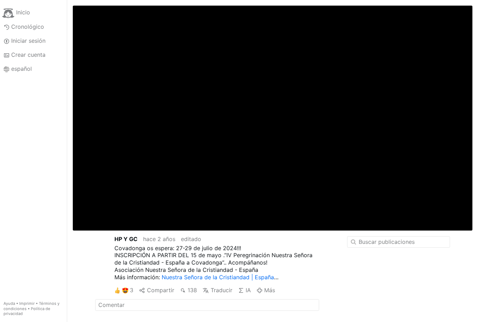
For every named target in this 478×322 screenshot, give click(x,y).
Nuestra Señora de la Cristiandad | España (218, 277)
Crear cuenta (28, 54)
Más (269, 290)
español (21, 68)
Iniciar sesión (28, 40)
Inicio (23, 12)
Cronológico (27, 26)
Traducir (221, 290)
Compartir (160, 290)
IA (248, 290)
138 (192, 290)
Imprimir (27, 303)
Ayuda (9, 303)
